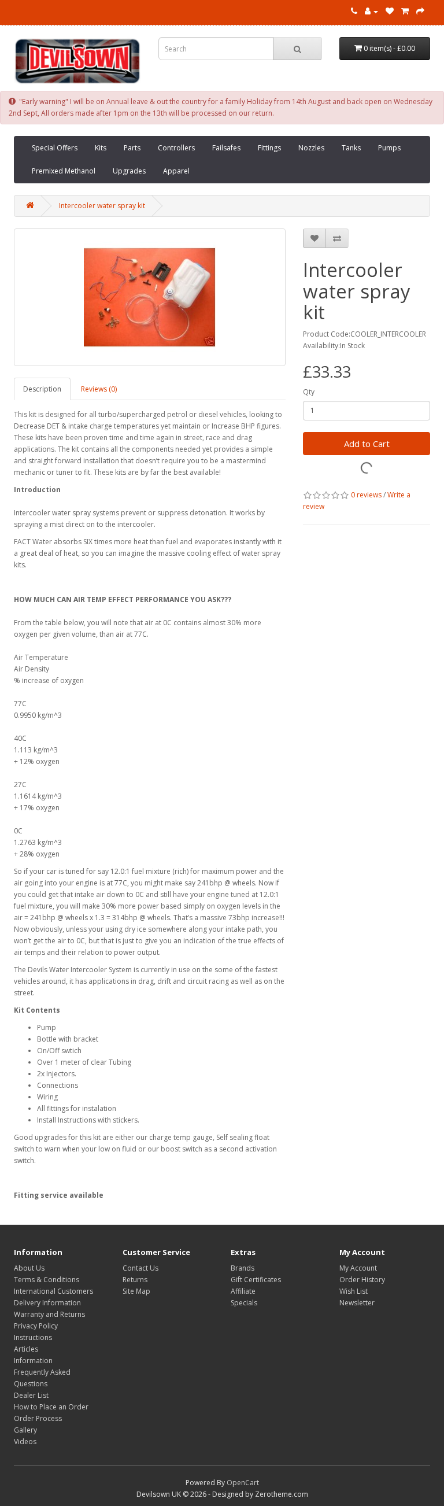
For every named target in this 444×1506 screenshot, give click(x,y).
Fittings (269, 148)
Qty (308, 392)
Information (33, 1360)
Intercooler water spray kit (102, 206)
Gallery (25, 1430)
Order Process (38, 1418)
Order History (362, 1279)
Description (42, 389)
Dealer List (31, 1395)
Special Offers (54, 148)
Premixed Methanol (63, 171)
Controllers (176, 148)
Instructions (33, 1337)
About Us (29, 1268)
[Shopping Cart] (405, 11)
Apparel (176, 171)
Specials (244, 1303)
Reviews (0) (99, 389)
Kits (100, 148)
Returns (135, 1279)
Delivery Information (47, 1303)
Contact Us (140, 1268)
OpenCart (243, 1482)
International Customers (53, 1291)
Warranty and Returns (49, 1314)
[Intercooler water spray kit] (150, 297)
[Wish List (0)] (390, 11)
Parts (132, 148)
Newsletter (357, 1303)
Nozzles (311, 148)
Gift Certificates (256, 1279)
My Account (358, 1268)
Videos (25, 1441)
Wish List (353, 1291)
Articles (26, 1349)
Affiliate (243, 1291)
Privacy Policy (36, 1326)
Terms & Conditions (46, 1279)
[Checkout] (420, 11)
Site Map (136, 1291)
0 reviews (366, 495)
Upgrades (129, 171)
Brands (242, 1268)
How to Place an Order (51, 1407)
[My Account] (371, 11)
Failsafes (226, 148)
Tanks (351, 148)
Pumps (389, 148)
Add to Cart (367, 443)
